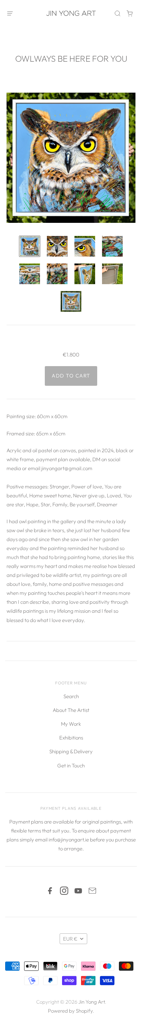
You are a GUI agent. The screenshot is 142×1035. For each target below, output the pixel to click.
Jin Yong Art (91, 1001)
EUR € (70, 938)
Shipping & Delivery (71, 751)
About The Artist (71, 710)
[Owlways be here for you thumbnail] (29, 246)
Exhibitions (71, 737)
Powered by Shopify (70, 1010)
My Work (71, 724)
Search (71, 696)
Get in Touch (71, 765)
